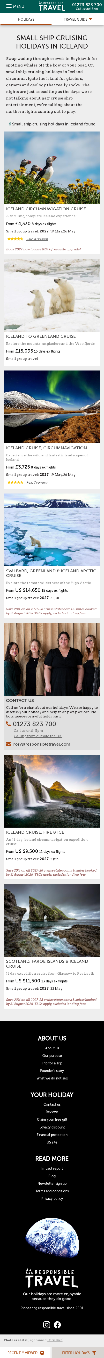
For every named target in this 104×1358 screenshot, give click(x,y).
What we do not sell (52, 1078)
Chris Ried (54, 1340)
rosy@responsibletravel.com (41, 744)
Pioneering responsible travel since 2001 (52, 1308)
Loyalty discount (52, 1127)
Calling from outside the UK (38, 736)
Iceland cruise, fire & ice (35, 832)
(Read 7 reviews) (37, 482)
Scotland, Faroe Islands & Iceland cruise (47, 964)
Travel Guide (76, 19)
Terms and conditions (52, 1191)
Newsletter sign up (52, 1183)
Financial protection (52, 1135)
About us (52, 1048)
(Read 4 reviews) (37, 239)
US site (52, 1142)
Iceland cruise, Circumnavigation (46, 447)
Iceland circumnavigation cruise (46, 208)
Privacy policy (52, 1199)
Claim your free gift (52, 1119)
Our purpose (52, 1056)
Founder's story (52, 1071)
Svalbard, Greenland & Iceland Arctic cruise (51, 573)
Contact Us (20, 700)
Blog (52, 1176)
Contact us (52, 1104)
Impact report (52, 1168)
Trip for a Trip (52, 1063)
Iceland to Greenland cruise (41, 336)
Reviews (52, 1112)
